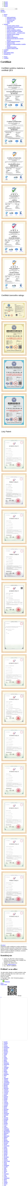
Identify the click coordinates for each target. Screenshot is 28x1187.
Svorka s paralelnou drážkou (14, 30)
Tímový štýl (10, 21)
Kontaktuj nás (7, 54)
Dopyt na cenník (5, 976)
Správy (5, 51)
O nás (5, 16)
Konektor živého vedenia (13, 34)
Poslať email (4, 984)
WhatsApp (7, 981)
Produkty (6, 24)
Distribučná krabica (11, 47)
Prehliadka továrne (11, 18)
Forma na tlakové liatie (12, 48)
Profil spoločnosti (11, 17)
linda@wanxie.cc (11, 964)
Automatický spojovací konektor (15, 27)
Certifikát (6, 49)
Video (8, 23)
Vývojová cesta (10, 20)
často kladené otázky (9, 52)
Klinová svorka (10, 28)
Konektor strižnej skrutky (13, 25)
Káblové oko (10, 35)
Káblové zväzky (11, 42)
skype (2, 983)
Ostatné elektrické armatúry (13, 41)
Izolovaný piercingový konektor (15, 31)
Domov (5, 14)
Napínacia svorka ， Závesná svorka (16, 32)
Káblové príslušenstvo (12, 37)
